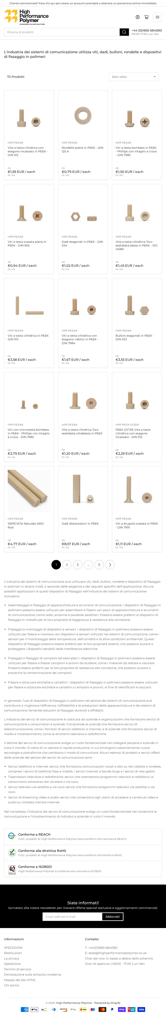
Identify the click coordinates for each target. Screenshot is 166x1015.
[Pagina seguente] (109, 564)
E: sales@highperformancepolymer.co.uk (116, 953)
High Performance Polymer (74, 1002)
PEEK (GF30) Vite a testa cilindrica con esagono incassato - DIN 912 (133, 433)
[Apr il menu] (157, 17)
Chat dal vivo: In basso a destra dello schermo (119, 958)
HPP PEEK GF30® (127, 424)
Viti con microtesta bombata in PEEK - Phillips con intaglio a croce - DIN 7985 (29, 433)
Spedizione (12, 964)
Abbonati (112, 916)
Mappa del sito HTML (20, 980)
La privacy (11, 958)
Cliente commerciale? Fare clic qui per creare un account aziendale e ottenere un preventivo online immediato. (83, 3)
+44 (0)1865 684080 (147, 30)
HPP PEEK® (15, 142)
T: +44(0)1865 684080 (101, 948)
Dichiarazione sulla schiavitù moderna (32, 974)
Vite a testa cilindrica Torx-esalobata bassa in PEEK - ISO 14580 (136, 245)
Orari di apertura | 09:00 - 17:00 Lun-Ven (115, 964)
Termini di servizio (17, 969)
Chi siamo (11, 985)
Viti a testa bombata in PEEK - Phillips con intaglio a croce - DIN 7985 (136, 151)
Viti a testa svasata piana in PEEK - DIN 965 (27, 243)
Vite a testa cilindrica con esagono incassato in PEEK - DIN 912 (28, 151)
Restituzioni (13, 953)
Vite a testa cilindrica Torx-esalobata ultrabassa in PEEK (82, 431)
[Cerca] (124, 32)
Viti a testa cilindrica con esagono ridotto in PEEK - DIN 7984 (80, 339)
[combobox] (67, 32)
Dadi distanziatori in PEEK (80, 523)
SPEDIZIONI (13, 948)
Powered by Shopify (107, 1002)
